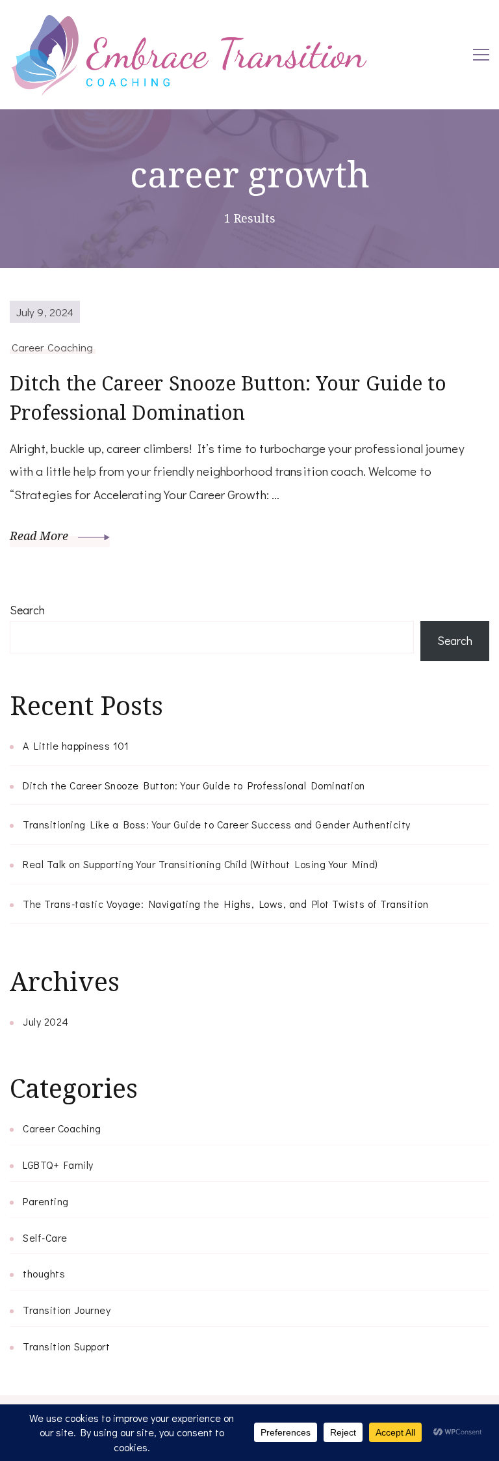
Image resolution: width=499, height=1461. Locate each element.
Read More (40, 535)
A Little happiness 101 (76, 745)
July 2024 (46, 1021)
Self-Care (45, 1237)
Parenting (46, 1201)
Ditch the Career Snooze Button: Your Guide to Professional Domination (228, 398)
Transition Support (66, 1346)
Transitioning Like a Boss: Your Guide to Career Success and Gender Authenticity (217, 824)
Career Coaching (53, 347)
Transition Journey (66, 1310)
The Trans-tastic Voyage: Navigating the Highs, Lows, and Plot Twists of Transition (225, 903)
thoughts (44, 1273)
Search (27, 610)
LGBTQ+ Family (58, 1164)
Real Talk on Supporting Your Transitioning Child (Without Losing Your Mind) (200, 864)
